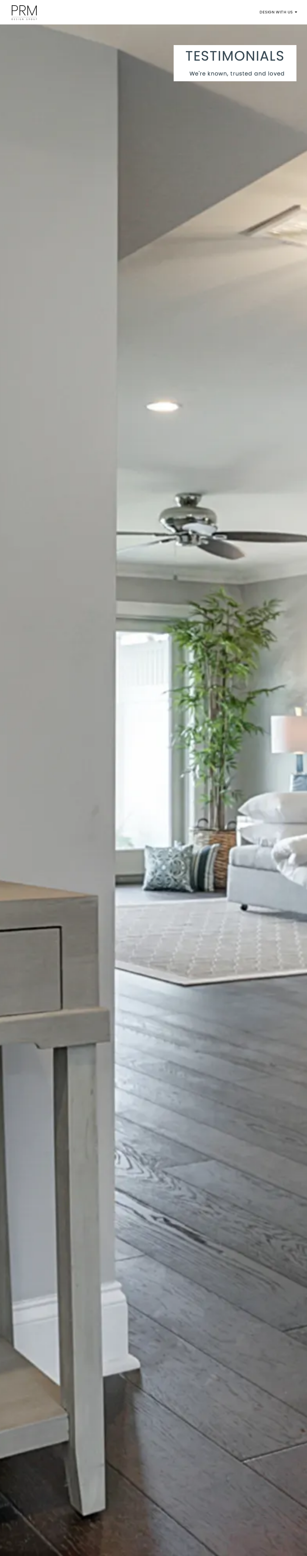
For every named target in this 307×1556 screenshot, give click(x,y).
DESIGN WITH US (277, 12)
